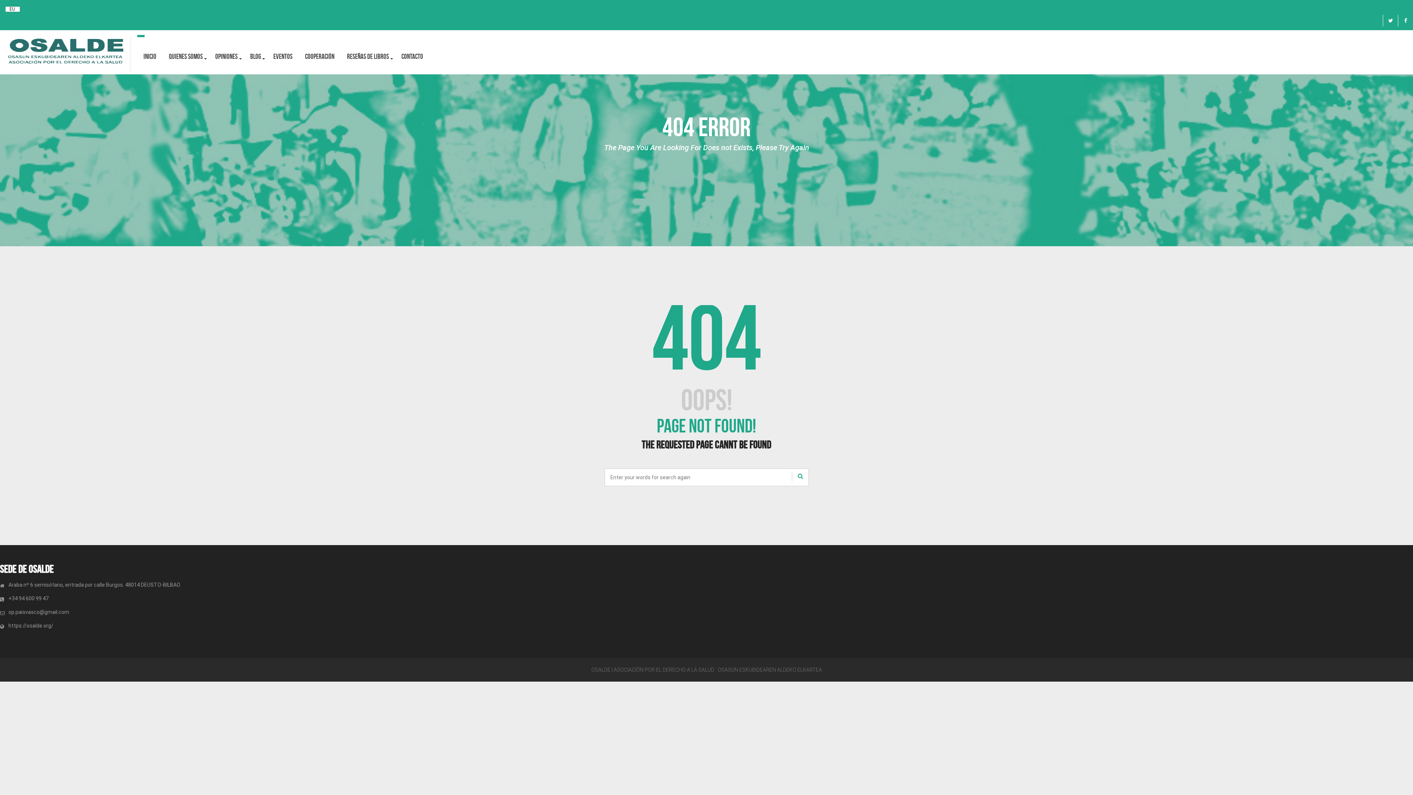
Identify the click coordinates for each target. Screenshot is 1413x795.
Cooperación (319, 56)
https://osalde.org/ (30, 626)
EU (12, 9)
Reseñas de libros (368, 56)
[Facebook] (1405, 21)
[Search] (800, 476)
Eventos (283, 56)
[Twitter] (1390, 21)
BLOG (255, 56)
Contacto (412, 56)
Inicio (150, 56)
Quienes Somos (186, 56)
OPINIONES (226, 56)
